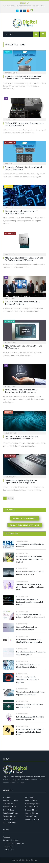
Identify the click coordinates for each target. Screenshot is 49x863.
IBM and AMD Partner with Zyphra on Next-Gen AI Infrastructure (24, 124)
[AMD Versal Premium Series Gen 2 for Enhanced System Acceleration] (24, 421)
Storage (8, 187)
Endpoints (9, 321)
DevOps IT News (9, 816)
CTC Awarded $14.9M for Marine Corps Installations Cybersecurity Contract (29, 559)
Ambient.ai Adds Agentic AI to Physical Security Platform (28, 665)
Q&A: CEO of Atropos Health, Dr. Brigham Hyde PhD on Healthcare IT (30, 615)
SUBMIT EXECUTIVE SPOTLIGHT (24, 525)
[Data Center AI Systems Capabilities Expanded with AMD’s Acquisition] (24, 465)
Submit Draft (8, 846)
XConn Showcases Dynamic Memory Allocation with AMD (21, 212)
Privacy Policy (8, 849)
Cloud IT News (8, 810)
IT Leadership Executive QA (13, 843)
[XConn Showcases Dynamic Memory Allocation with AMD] (24, 196)
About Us (6, 837)
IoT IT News (29, 797)
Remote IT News (31, 810)
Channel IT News (9, 807)
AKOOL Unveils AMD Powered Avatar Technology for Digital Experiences (21, 391)
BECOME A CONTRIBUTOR (25, 518)
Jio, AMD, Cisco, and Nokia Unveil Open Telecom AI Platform (22, 303)
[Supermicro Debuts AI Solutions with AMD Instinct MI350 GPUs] (24, 152)
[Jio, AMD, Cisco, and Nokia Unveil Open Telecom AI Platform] (24, 287)
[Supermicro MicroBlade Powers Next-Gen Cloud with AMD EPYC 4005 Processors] (24, 61)
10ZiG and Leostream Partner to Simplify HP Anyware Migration (29, 640)
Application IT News (10, 800)
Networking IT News (32, 804)
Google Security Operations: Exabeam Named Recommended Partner (29, 602)
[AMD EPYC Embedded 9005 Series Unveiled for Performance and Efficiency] (24, 243)
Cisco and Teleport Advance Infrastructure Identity (27, 628)
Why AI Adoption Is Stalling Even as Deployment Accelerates (30, 693)
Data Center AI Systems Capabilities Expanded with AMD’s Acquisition (21, 481)
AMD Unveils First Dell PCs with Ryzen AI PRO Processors (23, 347)
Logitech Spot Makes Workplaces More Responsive (29, 705)
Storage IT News (31, 813)
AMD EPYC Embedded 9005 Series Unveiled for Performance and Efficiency (24, 259)
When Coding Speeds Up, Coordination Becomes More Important (27, 679)
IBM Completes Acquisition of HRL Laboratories (30, 545)
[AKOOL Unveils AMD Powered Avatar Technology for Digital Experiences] (24, 375)
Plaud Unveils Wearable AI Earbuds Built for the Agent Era (25, 6)
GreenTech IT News (32, 819)
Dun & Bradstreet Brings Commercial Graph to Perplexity (30, 653)
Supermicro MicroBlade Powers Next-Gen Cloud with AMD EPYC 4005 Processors (23, 77)
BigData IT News (9, 804)
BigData (8, 412)
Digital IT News (8, 819)
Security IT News (31, 807)
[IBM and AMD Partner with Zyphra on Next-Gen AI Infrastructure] (24, 108)
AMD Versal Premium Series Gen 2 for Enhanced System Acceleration (22, 437)
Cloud (8, 52)
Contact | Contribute (11, 840)
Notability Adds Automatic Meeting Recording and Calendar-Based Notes (30, 732)
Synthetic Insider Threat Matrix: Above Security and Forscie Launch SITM (30, 587)
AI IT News (7, 797)
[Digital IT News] (25, 22)
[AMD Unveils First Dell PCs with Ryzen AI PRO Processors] (24, 331)
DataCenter (10, 143)
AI (6, 99)
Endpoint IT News (9, 822)
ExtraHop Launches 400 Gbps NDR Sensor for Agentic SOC (30, 718)
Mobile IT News (31, 800)
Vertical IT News (31, 816)
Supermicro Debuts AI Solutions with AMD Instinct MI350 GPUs (23, 168)
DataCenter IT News (10, 813)
